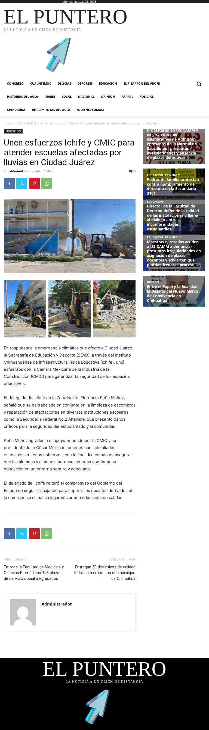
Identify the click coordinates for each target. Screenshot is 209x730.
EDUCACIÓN (26, 123)
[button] (198, 83)
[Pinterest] (34, 183)
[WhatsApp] (46, 183)
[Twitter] (21, 183)
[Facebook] (9, 183)
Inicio (8, 123)
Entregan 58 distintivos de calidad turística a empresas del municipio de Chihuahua (105, 573)
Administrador (21, 171)
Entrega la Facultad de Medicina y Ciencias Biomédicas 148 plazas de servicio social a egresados (34, 573)
